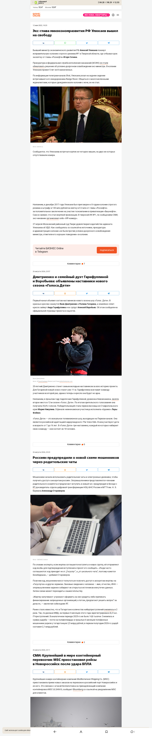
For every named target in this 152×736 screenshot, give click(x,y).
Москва (48, 7)
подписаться (107, 250)
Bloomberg (78, 689)
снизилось (109, 609)
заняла (115, 399)
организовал (52, 218)
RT (34, 487)
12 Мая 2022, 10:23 (40, 25)
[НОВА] (96, 14)
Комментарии (76, 264)
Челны (35, 7)
